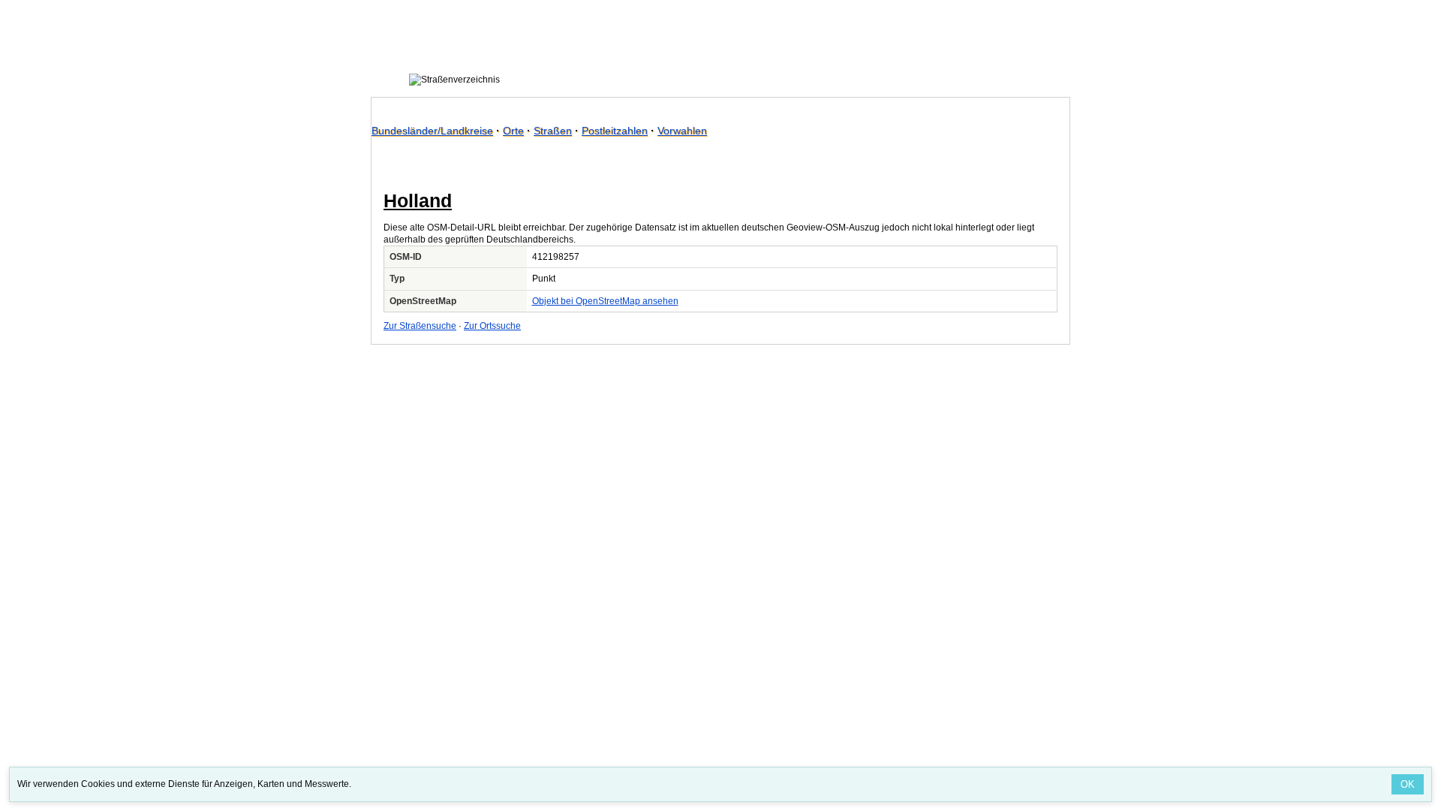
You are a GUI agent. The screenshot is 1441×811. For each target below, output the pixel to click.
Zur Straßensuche (420, 326)
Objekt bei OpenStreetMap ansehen (605, 301)
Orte (513, 131)
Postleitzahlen (615, 131)
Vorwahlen (682, 131)
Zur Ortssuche (492, 326)
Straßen (553, 131)
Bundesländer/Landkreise (432, 131)
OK (1407, 784)
